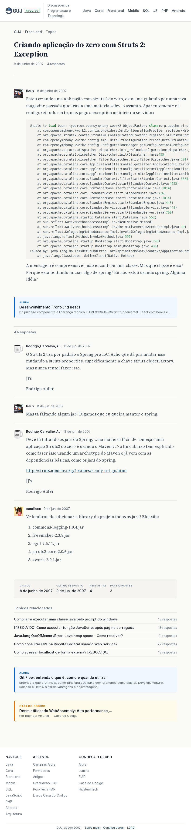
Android (178, 11)
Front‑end (115, 11)
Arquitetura (14, 814)
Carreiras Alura (44, 764)
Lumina (84, 771)
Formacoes (41, 771)
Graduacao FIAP (45, 783)
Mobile (133, 11)
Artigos (38, 777)
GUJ (17, 32)
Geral (99, 11)
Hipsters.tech (88, 789)
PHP (164, 11)
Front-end (33, 32)
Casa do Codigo (91, 783)
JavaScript (14, 795)
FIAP (82, 777)
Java (87, 11)
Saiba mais (92, 827)
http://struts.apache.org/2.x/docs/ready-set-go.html (76, 470)
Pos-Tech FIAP (44, 789)
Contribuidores (113, 827)
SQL (146, 11)
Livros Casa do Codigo (50, 795)
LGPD (131, 827)
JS (155, 11)
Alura (82, 764)
